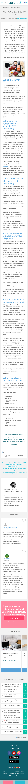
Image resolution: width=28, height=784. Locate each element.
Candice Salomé (22, 18)
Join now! (14, 618)
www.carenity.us (9, 771)
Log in (20, 782)
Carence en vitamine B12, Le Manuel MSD (14, 463)
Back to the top (21, 737)
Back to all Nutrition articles (11, 7)
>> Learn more (15, 507)
